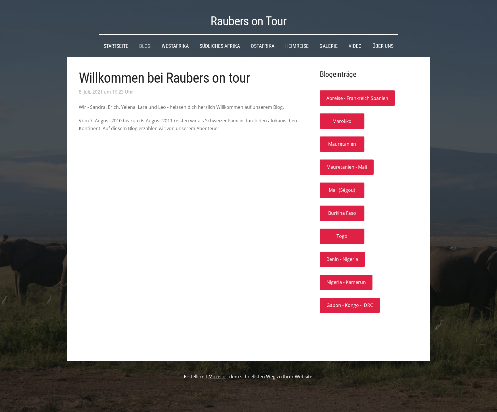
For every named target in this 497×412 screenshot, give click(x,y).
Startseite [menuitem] (116, 46)
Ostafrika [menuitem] (262, 46)
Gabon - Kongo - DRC (349, 305)
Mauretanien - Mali (346, 167)
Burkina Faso (342, 213)
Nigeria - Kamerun (346, 282)
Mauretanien (342, 144)
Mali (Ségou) (342, 190)
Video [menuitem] (355, 46)
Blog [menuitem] (145, 46)
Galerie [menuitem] (329, 46)
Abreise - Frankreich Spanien (357, 98)
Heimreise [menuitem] (297, 46)
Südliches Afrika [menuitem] (220, 46)
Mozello (217, 376)
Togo (342, 236)
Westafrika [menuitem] (175, 46)
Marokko (341, 121)
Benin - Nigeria (342, 259)
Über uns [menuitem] (382, 46)
